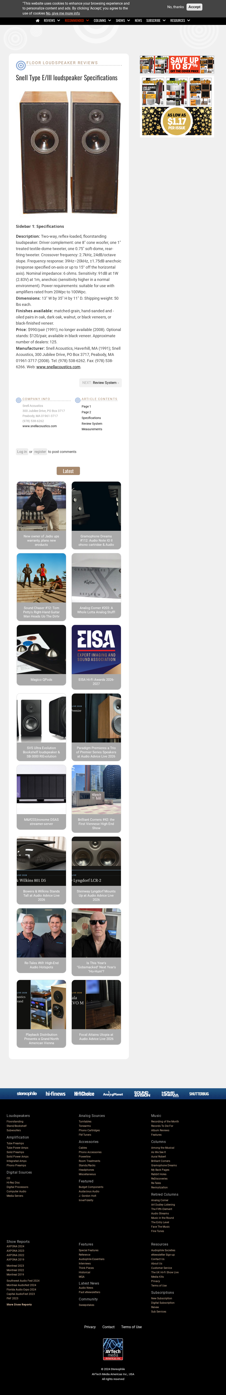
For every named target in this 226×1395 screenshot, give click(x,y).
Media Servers (15, 1195)
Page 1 (86, 406)
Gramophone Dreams (164, 1165)
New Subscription (161, 1298)
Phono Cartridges (89, 1130)
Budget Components (91, 1187)
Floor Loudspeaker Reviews (62, 62)
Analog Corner (159, 1200)
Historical (84, 1272)
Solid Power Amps (17, 1156)
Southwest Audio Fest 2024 (23, 1280)
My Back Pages (160, 1169)
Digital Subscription (163, 1302)
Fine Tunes (157, 1231)
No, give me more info (63, 13)
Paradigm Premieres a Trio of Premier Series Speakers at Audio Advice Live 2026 (96, 752)
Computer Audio (16, 1191)
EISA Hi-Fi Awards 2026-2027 (96, 682)
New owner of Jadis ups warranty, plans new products (41, 540)
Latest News (89, 1283)
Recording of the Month (165, 1121)
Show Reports (18, 1242)
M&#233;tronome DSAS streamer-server (41, 822)
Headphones (86, 1169)
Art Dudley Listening (163, 1204)
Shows (120, 20)
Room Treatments (89, 1161)
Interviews (85, 1263)
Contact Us (157, 1259)
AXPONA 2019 (15, 1259)
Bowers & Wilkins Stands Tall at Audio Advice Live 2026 (41, 895)
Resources (177, 20)
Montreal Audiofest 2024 (21, 1285)
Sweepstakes (86, 1305)
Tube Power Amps (17, 1147)
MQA (82, 1276)
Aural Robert (158, 1156)
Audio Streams (160, 1213)
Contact (108, 1327)
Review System (105, 383)
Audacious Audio (89, 1191)
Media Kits (157, 1276)
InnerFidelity (86, 1200)
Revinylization (159, 1187)
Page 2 (86, 412)
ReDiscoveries (159, 1178)
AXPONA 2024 (15, 1246)
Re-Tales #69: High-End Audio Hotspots (41, 965)
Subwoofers (14, 1130)
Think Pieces (86, 1268)
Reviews (49, 20)
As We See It (158, 1152)
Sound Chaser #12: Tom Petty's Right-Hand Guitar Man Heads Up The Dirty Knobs (41, 614)
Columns (100, 20)
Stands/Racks (87, 1165)
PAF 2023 (12, 1298)
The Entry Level (160, 1222)
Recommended (74, 20)
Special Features (88, 1250)
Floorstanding (15, 1121)
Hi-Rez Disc (13, 1182)
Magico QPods (41, 680)
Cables (83, 1147)
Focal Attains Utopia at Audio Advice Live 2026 (96, 1037)
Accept (194, 7)
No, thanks (175, 7)
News (138, 20)
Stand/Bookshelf (16, 1126)
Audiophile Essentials (91, 1259)
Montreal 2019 (15, 1274)
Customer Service (161, 1268)
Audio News (86, 1287)
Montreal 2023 (15, 1265)
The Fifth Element (161, 1209)
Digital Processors (17, 1187)
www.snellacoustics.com (58, 367)
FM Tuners (85, 1134)
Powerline (84, 1156)
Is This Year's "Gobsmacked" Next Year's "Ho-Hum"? (96, 967)
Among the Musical (162, 1147)
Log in (22, 452)
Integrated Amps (16, 1161)
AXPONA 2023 (15, 1250)
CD (8, 1178)
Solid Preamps (15, 1152)
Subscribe (153, 20)
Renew (155, 1307)
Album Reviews (160, 1130)
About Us (156, 1263)
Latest (68, 470)
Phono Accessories (90, 1152)
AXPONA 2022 (15, 1255)
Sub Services (158, 1311)
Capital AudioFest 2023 (21, 1294)
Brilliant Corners (160, 1161)
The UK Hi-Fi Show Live (165, 1272)
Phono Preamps (16, 1165)
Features (156, 1134)
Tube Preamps (15, 1143)
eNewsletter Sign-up (163, 1254)
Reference (84, 1254)
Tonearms (85, 1126)
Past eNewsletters (89, 1292)
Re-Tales (156, 1183)
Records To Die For (162, 1126)
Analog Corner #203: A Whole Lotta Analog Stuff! (96, 610)
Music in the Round (162, 1217)
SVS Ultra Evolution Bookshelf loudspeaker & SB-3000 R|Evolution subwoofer (41, 754)
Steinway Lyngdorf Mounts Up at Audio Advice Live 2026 (96, 895)
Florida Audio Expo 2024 (21, 1289)
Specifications (91, 418)
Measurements (92, 429)
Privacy (155, 1281)
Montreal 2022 (15, 1270)
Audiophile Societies (163, 1250)
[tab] (68, 471)
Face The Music (160, 1226)
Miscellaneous (87, 1174)
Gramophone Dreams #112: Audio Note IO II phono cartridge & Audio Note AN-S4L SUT (96, 542)
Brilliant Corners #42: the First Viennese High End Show (96, 824)
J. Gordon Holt (87, 1195)
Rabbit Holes (158, 1174)
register (40, 452)
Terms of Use (159, 1285)
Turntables (85, 1121)
